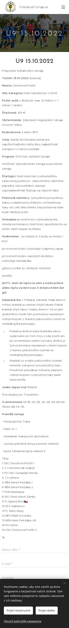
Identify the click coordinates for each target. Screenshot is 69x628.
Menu (63, 7)
